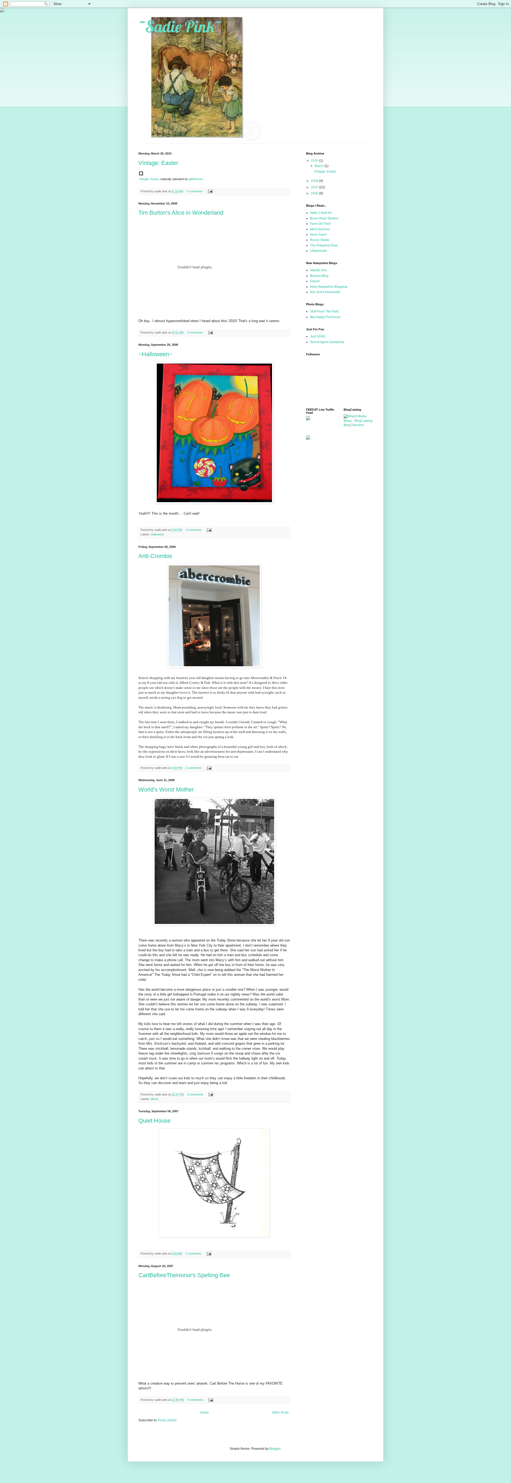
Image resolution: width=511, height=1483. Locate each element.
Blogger (275, 1449)
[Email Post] (210, 191)
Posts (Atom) (167, 1420)
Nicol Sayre (318, 234)
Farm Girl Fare (320, 224)
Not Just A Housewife (325, 292)
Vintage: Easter (158, 163)
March (319, 166)
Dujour (315, 281)
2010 (315, 161)
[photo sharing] (141, 174)
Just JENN (317, 336)
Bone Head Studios (324, 218)
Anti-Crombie (155, 556)
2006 (315, 193)
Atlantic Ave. (319, 270)
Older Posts (280, 1412)
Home (204, 1412)
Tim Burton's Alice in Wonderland (180, 212)
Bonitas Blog (319, 276)
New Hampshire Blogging (328, 287)
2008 (315, 181)
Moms (155, 1099)
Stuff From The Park (324, 311)
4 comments (195, 1399)
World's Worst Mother (166, 789)
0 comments (195, 191)
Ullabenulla (318, 251)
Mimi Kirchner (320, 229)
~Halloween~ (155, 354)
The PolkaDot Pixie (324, 245)
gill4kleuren (196, 179)
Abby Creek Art (321, 213)
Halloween (157, 534)
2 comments (194, 529)
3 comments (195, 332)
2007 (315, 187)
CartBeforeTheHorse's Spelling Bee (184, 1275)
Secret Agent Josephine (327, 342)
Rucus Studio (319, 240)
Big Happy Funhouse (325, 317)
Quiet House (154, 1120)
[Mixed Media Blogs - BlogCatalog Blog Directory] (358, 425)
